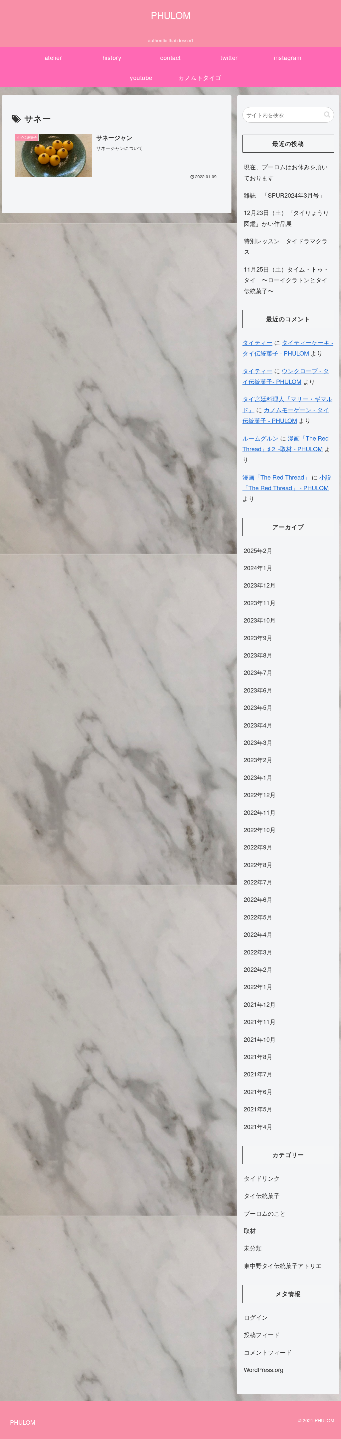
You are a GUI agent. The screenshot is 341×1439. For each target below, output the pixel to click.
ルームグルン (260, 438)
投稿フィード (262, 1334)
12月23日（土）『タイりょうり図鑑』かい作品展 (286, 217)
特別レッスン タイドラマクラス (286, 246)
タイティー (257, 342)
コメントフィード (268, 1352)
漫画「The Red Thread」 (276, 477)
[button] (327, 114)
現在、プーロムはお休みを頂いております (286, 172)
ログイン (256, 1317)
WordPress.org (263, 1369)
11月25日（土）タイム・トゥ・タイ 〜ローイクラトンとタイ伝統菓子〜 (286, 280)
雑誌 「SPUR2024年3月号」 (284, 195)
